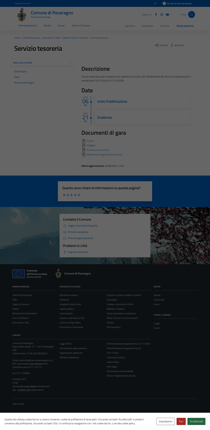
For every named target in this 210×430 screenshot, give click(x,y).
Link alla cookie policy (123, 423)
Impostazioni (165, 421)
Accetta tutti (196, 421)
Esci (181, 421)
